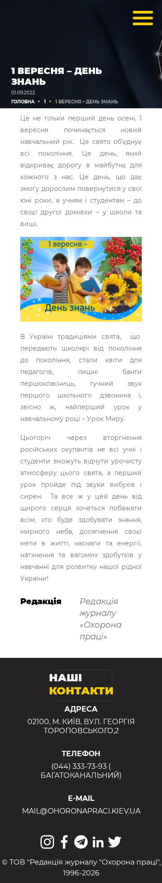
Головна (23, 102)
